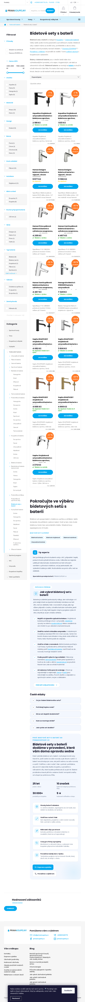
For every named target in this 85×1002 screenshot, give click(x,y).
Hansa (11, 88)
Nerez (11, 113)
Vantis (11, 242)
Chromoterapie (35, 967)
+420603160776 (62, 935)
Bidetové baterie (16, 463)
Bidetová (12, 257)
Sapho (11, 95)
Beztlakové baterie (17, 371)
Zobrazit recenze (17, 903)
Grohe (15, 409)
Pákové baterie (16, 360)
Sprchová (12, 270)
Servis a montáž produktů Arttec (39, 963)
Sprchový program (15, 555)
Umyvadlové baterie (17, 356)
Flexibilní (16, 535)
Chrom (12, 146)
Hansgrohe (13, 91)
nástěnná (68, 621)
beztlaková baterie (55, 649)
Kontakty (6, 2)
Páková (12, 267)
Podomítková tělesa (17, 495)
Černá (11, 143)
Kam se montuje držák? (45, 721)
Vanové (15, 427)
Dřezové (16, 382)
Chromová (13, 150)
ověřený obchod (72, 52)
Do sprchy (13, 198)
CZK (75, 2)
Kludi (14, 378)
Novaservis (16, 405)
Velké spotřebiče (14, 577)
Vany (10, 336)
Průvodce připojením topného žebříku (40, 971)
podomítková (57, 623)
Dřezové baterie (16, 549)
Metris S (12, 235)
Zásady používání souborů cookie (13, 966)
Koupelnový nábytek (15, 341)
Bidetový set (13, 260)
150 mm (12, 217)
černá (59, 673)
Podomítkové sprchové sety (15, 500)
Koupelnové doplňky (15, 572)
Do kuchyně (17, 490)
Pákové (12, 168)
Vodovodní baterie (15, 352)
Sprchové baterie (16, 367)
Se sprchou (13, 293)
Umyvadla (12, 566)
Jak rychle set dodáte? (45, 728)
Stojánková (13, 183)
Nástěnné (16, 450)
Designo (12, 232)
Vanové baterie (16, 363)
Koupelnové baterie (17, 436)
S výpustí (12, 290)
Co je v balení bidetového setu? (48, 700)
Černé (15, 443)
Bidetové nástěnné (70, 537)
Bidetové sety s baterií (16, 505)
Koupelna (12, 202)
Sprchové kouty (14, 330)
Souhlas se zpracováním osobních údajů (13, 971)
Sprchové (16, 416)
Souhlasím (68, 990)
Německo (12, 308)
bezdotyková (62, 662)
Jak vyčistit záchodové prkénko (38, 978)
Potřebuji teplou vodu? (45, 707)
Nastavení (16, 998)
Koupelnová (13, 263)
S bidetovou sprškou (16, 287)
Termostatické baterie (18, 394)
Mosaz (12, 110)
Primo (11, 238)
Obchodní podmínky (11, 959)
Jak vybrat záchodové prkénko (41, 974)
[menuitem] (15, 19)
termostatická (50, 660)
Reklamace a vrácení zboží (14, 975)
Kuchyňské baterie (17, 510)
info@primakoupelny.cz (41, 935)
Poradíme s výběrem (37, 52)
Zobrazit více (10, 909)
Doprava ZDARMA (15, 53)
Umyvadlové (17, 424)
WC (10, 561)
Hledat (50, 10)
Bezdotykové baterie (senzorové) (17, 467)
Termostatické (17, 431)
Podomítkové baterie (17, 398)
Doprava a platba (44, 867)
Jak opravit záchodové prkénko (38, 983)
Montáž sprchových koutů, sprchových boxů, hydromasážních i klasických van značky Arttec (40, 956)
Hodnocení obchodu (11, 962)
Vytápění (12, 347)
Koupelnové (17, 386)
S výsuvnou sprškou (17, 544)
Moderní (12, 128)
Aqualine (12, 85)
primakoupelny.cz (39, 939)
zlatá (65, 673)
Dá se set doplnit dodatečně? (47, 714)
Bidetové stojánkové (53, 537)
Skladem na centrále (16, 50)
